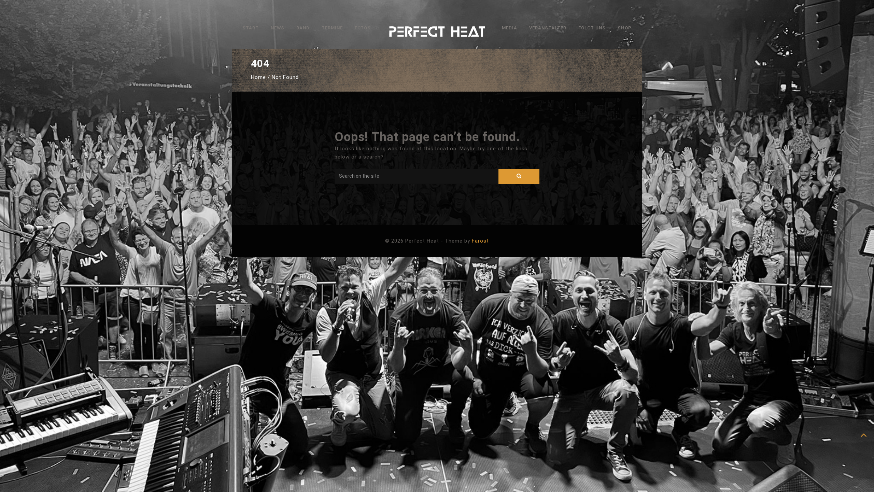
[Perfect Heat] (437, 33)
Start (250, 27)
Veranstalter (547, 27)
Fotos (363, 27)
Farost (480, 241)
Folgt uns (592, 27)
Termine (332, 27)
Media (509, 27)
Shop (625, 27)
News (277, 27)
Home (258, 77)
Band (303, 27)
